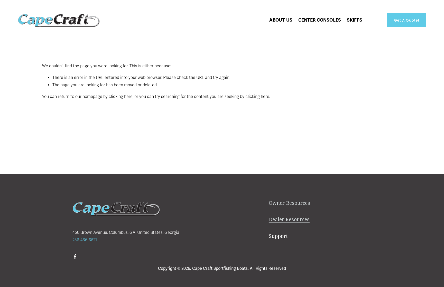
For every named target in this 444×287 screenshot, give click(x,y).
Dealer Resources (289, 220)
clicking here (121, 96)
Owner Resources (289, 203)
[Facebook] (75, 256)
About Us (280, 20)
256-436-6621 (84, 240)
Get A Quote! (406, 20)
